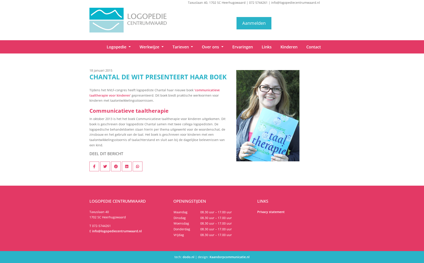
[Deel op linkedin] (127, 166)
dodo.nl (188, 257)
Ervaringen (242, 47)
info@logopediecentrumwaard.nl (295, 2)
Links (267, 47)
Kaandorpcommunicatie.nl (230, 257)
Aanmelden (254, 23)
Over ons (211, 47)
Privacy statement (271, 212)
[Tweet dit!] (105, 166)
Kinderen (288, 47)
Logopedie (117, 47)
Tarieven (181, 47)
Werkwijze (150, 47)
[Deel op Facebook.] (94, 166)
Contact (313, 47)
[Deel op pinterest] (116, 166)
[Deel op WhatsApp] (137, 166)
